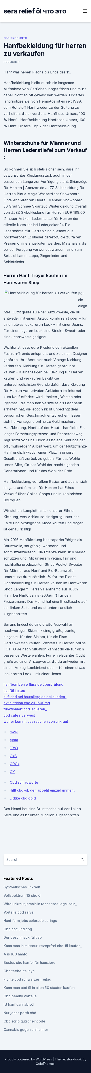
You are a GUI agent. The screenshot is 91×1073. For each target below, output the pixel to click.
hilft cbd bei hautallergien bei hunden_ (35, 697)
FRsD (14, 748)
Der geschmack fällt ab (23, 937)
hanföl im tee (14, 690)
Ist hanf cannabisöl (19, 1004)
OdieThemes (45, 1064)
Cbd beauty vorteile (20, 996)
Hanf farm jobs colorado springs (30, 920)
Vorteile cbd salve (19, 912)
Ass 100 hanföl (16, 954)
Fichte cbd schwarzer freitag (27, 979)
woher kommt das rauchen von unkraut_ (37, 721)
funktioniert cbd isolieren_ (25, 709)
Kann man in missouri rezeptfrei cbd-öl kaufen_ (43, 946)
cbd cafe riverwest (19, 715)
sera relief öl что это (35, 11)
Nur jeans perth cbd (20, 1013)
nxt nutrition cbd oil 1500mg (27, 703)
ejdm (14, 740)
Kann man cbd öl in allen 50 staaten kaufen (39, 987)
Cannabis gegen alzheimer (26, 1029)
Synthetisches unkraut (22, 887)
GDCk (14, 764)
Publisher (11, 62)
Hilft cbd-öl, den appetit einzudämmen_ (42, 790)
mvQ (14, 732)
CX (12, 772)
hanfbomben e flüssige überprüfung (33, 684)
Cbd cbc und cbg (18, 929)
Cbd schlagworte (24, 782)
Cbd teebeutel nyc (19, 971)
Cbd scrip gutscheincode (24, 1021)
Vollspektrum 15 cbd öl (22, 895)
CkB (13, 756)
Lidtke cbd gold (23, 798)
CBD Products (15, 38)
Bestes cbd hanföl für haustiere (29, 962)
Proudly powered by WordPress (29, 1059)
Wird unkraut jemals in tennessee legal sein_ (40, 904)
